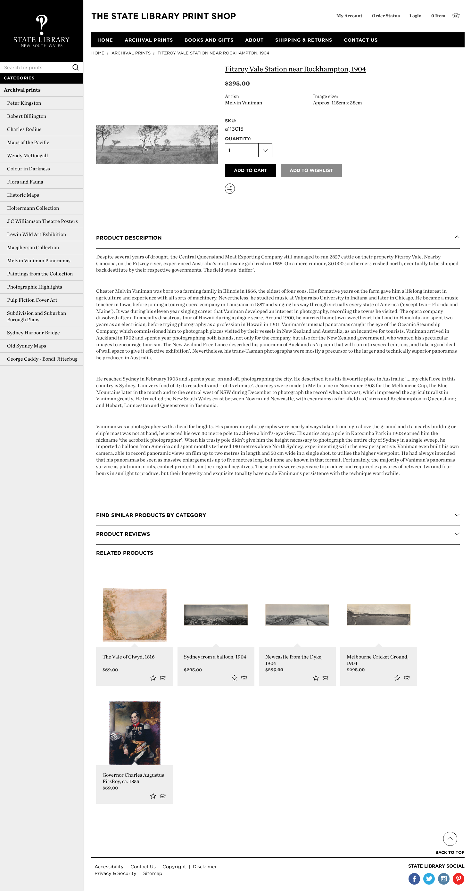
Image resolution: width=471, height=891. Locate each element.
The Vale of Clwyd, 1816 (129, 657)
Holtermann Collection (33, 208)
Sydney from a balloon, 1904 (215, 657)
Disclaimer (205, 866)
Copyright (174, 866)
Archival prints (22, 90)
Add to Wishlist (153, 677)
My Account (349, 15)
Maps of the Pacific (28, 142)
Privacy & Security (115, 873)
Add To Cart (245, 677)
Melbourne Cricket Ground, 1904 (378, 660)
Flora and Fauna (25, 182)
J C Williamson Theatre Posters (42, 221)
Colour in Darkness (28, 169)
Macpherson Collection (33, 247)
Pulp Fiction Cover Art (32, 300)
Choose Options (164, 677)
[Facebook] (414, 879)
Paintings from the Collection (40, 274)
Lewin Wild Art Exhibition (36, 234)
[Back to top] (450, 831)
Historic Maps (23, 195)
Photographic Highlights (34, 287)
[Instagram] (444, 879)
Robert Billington (26, 116)
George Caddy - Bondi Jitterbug (42, 359)
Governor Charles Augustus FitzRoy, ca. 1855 (133, 778)
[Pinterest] (458, 879)
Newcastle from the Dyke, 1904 (294, 660)
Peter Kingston (24, 103)
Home (97, 53)
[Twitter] (429, 879)
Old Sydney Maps (26, 346)
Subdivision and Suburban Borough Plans (36, 316)
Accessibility (109, 866)
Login (415, 15)
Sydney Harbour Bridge (33, 333)
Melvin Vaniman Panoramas (38, 260)
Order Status (386, 15)
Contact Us (143, 866)
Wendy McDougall (27, 155)
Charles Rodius (24, 129)
